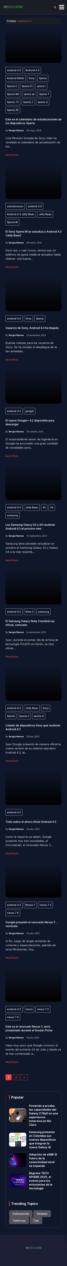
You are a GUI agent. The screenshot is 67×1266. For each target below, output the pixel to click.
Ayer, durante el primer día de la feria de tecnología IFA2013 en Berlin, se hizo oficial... (31, 644)
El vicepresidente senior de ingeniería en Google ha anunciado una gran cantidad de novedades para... (31, 443)
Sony (32, 78)
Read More (11, 154)
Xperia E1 (27, 86)
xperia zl (43, 101)
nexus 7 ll (13, 912)
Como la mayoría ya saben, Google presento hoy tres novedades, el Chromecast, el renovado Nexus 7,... (29, 841)
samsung (12, 515)
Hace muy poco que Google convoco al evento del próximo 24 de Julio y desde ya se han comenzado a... (33, 1049)
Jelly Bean (45, 214)
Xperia (43, 78)
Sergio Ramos (16, 130)
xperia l (41, 86)
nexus (29, 1009)
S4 (51, 507)
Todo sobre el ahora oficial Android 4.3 (30, 821)
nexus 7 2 (45, 904)
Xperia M (12, 222)
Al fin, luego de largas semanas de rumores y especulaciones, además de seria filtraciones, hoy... (30, 945)
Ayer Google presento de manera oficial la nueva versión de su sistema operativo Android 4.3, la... (33, 748)
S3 (44, 507)
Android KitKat (15, 78)
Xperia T (44, 94)
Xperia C (12, 86)
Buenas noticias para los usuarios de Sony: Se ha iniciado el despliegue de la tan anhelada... (31, 347)
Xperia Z (28, 101)
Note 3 (29, 611)
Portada (11, 21)
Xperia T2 (13, 101)
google (29, 411)
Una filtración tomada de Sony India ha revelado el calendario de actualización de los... (32, 142)
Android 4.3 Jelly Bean (20, 214)
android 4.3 (14, 70)
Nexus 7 (30, 904)
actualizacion (15, 206)
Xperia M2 (13, 94)
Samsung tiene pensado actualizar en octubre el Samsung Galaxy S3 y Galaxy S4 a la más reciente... (31, 548)
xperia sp (29, 94)
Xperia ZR (13, 109)
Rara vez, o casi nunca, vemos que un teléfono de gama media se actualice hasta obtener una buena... (33, 254)
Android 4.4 (32, 70)
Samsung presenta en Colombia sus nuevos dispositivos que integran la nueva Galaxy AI (42, 1139)
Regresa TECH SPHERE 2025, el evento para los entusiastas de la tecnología (40, 1180)
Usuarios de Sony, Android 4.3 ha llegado (32, 328)
